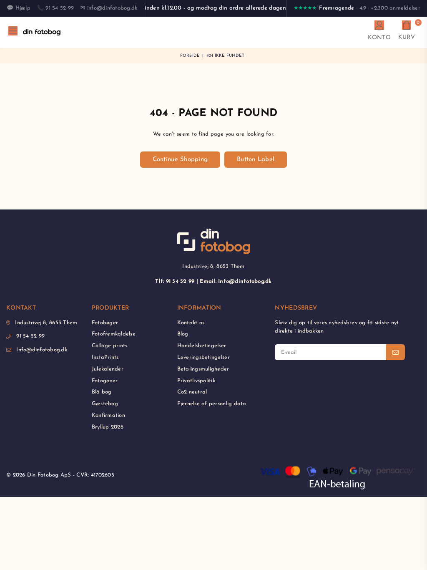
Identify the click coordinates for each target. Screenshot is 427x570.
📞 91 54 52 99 (55, 8)
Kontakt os (191, 322)
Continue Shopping (180, 159)
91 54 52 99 (30, 336)
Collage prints (110, 345)
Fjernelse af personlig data (211, 403)
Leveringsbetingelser (203, 357)
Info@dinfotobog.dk (41, 350)
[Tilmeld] (395, 352)
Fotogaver (105, 380)
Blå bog (102, 392)
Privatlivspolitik (196, 380)
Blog (182, 334)
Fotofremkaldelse (114, 334)
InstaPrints (105, 357)
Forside (190, 55)
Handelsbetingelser (201, 345)
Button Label (255, 159)
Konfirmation (108, 415)
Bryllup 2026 (107, 427)
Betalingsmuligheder (203, 369)
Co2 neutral (192, 392)
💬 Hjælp (18, 8)
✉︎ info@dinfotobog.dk (108, 8)
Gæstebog (105, 403)
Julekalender (107, 369)
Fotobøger (105, 322)
